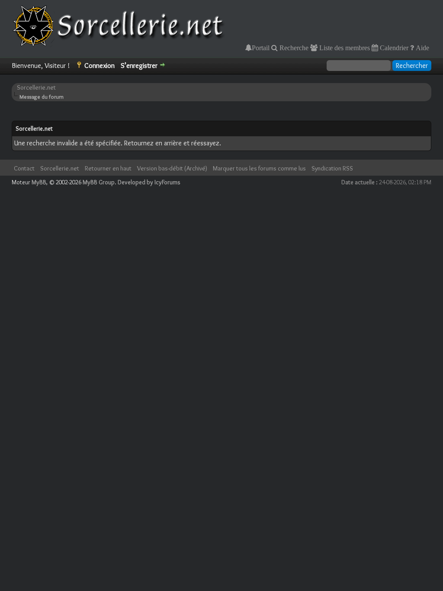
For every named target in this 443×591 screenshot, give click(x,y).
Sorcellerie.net (36, 87)
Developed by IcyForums (149, 182)
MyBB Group (99, 182)
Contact (24, 168)
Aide (421, 47)
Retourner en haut (108, 168)
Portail (261, 47)
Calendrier (393, 47)
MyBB (39, 182)
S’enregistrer (139, 65)
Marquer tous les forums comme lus (259, 168)
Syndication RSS (332, 168)
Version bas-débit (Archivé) (172, 168)
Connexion (99, 65)
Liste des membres (344, 47)
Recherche (293, 47)
